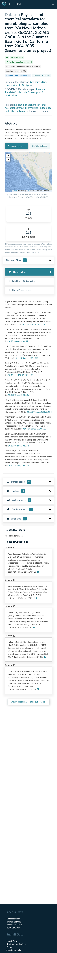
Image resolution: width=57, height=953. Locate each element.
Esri (28, 190)
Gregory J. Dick (38, 81)
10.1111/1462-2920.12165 (20, 375)
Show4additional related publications (28, 702)
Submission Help (13, 950)
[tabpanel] (28, 384)
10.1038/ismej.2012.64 (18, 445)
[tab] (29, 272)
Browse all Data (13, 922)
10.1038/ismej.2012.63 (18, 465)
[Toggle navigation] (53, 4)
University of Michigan (18, 85)
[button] (8, 156)
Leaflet (15, 190)
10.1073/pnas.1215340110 (33, 429)
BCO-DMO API (13, 927)
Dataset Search (13, 918)
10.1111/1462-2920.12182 (27, 358)
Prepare (10, 947)
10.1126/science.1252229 (33, 324)
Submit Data (11, 941)
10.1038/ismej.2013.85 (18, 395)
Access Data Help (14, 924)
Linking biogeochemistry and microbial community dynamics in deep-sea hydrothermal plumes (28, 107)
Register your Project (16, 944)
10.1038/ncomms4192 (18, 341)
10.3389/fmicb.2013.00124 (39, 412)
